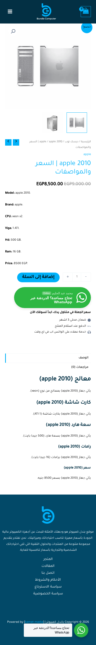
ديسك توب (71, 141)
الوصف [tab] (83, 358)
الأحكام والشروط (48, 580)
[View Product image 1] (77, 122)
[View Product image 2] (52, 122)
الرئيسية (86, 141)
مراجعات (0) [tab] (79, 367)
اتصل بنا (48, 573)
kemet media (34, 622)
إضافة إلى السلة (38, 277)
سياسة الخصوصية (48, 594)
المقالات (48, 566)
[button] (13, 31)
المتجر (48, 559)
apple (42, 141)
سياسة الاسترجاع (48, 587)
